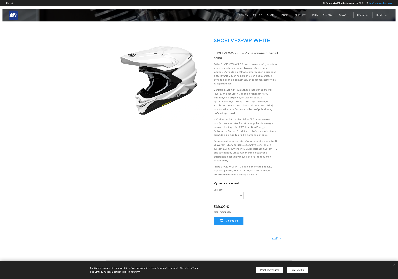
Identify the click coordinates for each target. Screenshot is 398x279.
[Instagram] (12, 3)
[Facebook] (7, 3)
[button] (363, 15)
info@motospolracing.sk (380, 3)
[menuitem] (244, 15)
